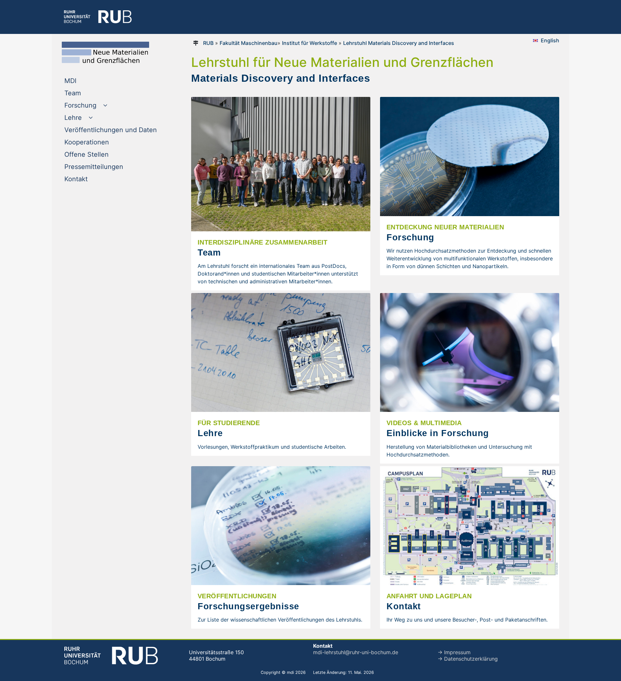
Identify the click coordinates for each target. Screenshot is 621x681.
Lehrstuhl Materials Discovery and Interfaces (398, 43)
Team (85, 93)
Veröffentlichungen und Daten (117, 130)
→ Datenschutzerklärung (468, 658)
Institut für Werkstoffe (309, 43)
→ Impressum (454, 652)
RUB (208, 43)
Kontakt (89, 179)
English (550, 40)
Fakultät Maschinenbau (249, 43)
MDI (83, 81)
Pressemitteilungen (106, 166)
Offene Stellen (99, 154)
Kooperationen (99, 142)
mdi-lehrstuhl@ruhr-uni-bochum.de (355, 652)
